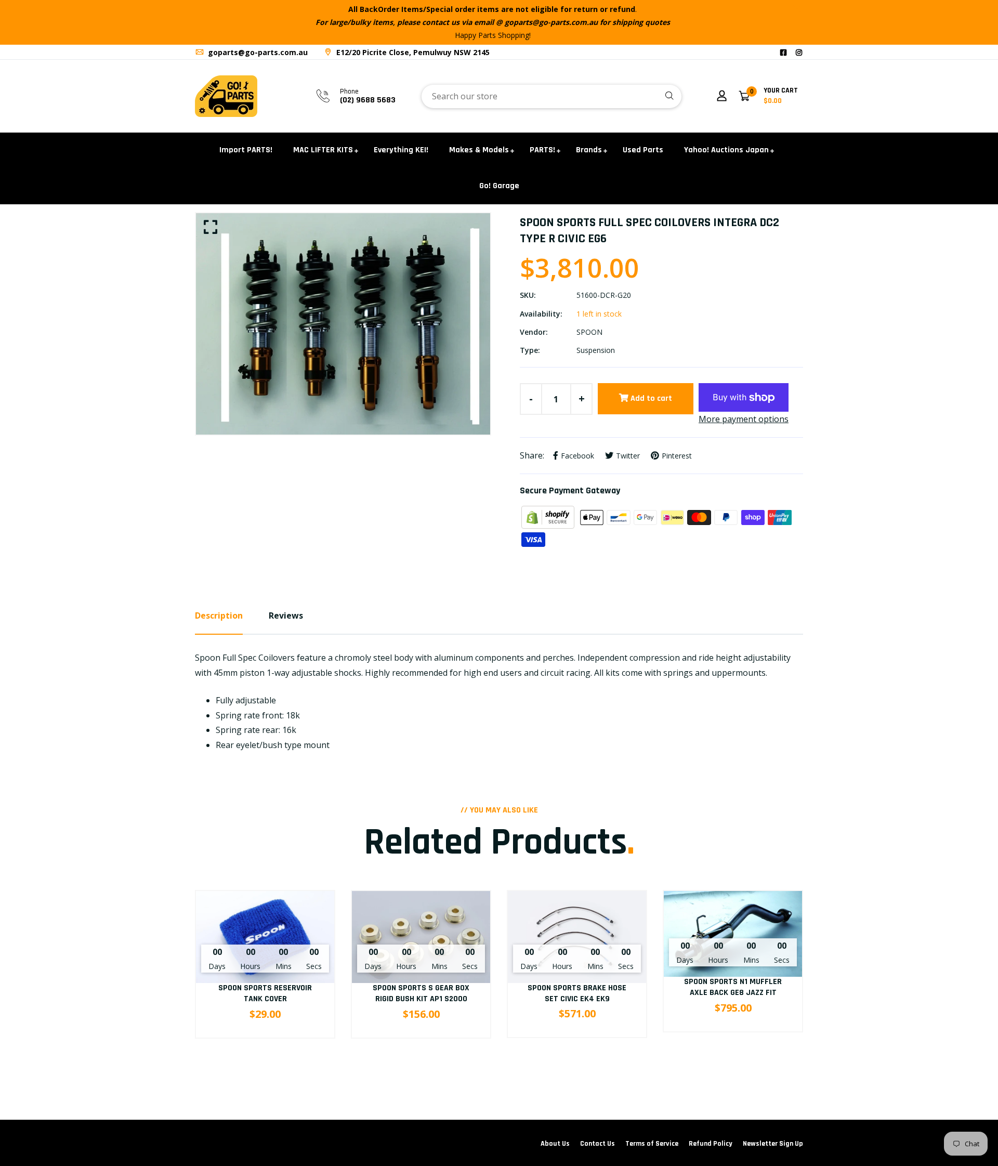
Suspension (595, 350)
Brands (589, 150)
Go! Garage (499, 185)
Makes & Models (479, 150)
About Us (555, 1143)
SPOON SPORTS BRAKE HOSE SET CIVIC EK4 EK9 (577, 993)
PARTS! (542, 150)
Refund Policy (710, 1143)
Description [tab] (219, 615)
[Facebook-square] (783, 52)
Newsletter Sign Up (773, 1143)
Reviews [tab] (286, 615)
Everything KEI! (401, 150)
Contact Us (597, 1143)
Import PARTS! (245, 150)
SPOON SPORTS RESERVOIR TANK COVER (265, 993)
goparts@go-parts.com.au (257, 52)
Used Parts (643, 150)
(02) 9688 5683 (368, 100)
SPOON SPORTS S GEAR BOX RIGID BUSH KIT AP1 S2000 (421, 993)
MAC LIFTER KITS (323, 150)
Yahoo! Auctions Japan (726, 150)
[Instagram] (799, 52)
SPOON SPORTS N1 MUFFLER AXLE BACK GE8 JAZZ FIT (733, 987)
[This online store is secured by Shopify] (549, 516)
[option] (343, 324)
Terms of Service (651, 1143)
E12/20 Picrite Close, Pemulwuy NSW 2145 (412, 52)
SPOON (589, 332)
